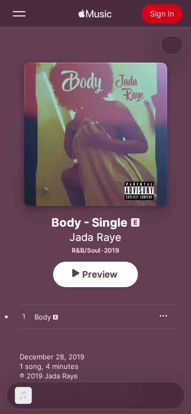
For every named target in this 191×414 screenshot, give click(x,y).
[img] (95, 14)
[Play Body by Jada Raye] (23, 317)
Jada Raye (95, 237)
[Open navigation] (19, 13)
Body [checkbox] (42, 317)
